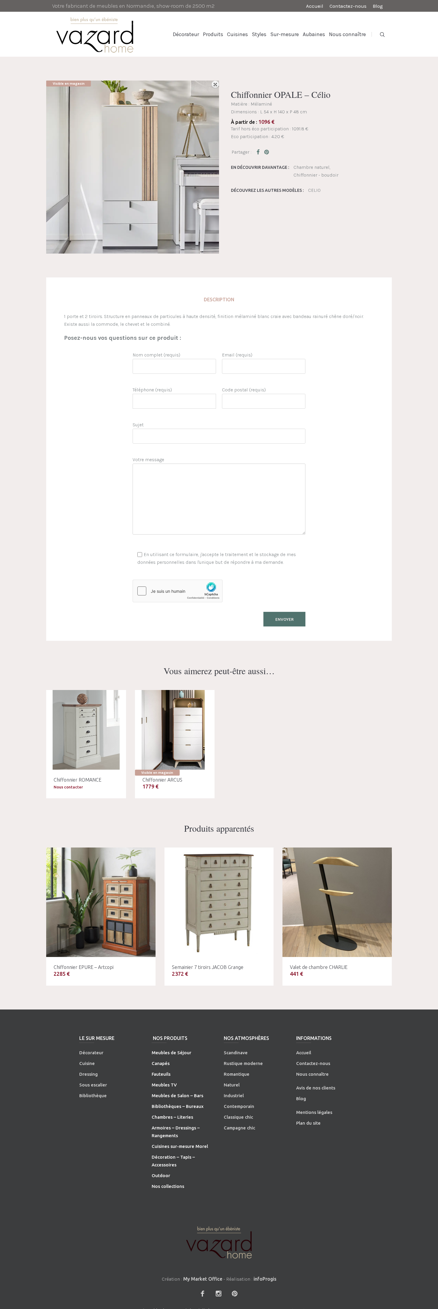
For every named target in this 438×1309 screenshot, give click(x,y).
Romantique (236, 1074)
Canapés (161, 1063)
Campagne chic (239, 1127)
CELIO (314, 190)
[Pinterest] (234, 1293)
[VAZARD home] (219, 1242)
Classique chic (238, 1117)
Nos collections (168, 1186)
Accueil (303, 1052)
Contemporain (239, 1106)
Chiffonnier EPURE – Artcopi (84, 967)
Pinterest (267, 151)
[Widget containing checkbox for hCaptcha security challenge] (178, 591)
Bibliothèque (93, 1095)
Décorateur (91, 1052)
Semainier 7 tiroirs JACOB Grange (207, 967)
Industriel (234, 1095)
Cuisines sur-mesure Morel (180, 1146)
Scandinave (236, 1052)
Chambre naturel (311, 167)
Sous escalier (93, 1084)
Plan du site (308, 1123)
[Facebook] (202, 1293)
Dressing (88, 1074)
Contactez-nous (313, 1063)
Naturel (232, 1084)
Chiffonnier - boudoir (315, 175)
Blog (301, 1098)
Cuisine (87, 1063)
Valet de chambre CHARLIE (318, 967)
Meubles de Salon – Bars (177, 1095)
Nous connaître (312, 1074)
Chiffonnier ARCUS (162, 779)
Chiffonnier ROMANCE (77, 779)
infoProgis (265, 1279)
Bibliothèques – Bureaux (178, 1106)
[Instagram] (218, 1293)
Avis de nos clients (315, 1087)
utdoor (162, 1175)
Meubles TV (164, 1084)
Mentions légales (314, 1112)
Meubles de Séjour (171, 1052)
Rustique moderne (243, 1063)
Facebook (259, 151)
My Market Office (202, 1279)
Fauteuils (161, 1074)
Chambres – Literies (172, 1117)
